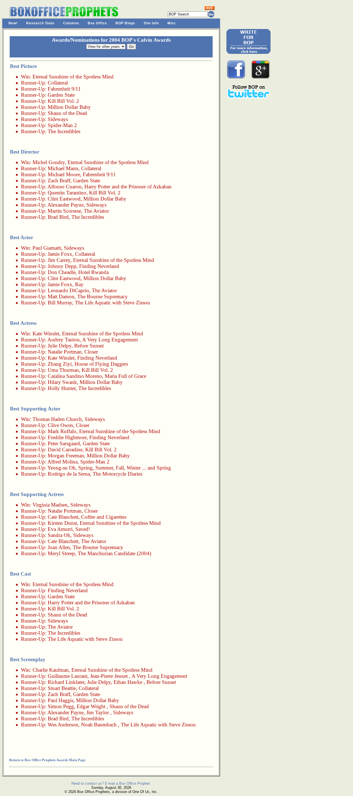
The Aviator (96, 211)
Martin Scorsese (64, 211)
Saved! (82, 529)
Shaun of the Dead (67, 113)
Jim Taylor (97, 712)
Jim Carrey (59, 260)
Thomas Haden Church (57, 419)
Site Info (151, 23)
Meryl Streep (61, 553)
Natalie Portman (65, 352)
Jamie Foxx (60, 254)
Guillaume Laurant (67, 676)
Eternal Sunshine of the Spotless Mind (73, 77)
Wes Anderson (63, 725)
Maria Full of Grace (125, 376)
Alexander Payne (65, 205)
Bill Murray (60, 302)
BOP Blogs (125, 23)
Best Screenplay (28, 659)
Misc (171, 23)
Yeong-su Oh (61, 468)
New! (13, 23)
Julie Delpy (59, 346)
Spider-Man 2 (62, 125)
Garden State (61, 95)
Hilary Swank (62, 382)
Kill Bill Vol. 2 (63, 101)
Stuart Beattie (62, 688)
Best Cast (20, 574)
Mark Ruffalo (62, 431)
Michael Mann (63, 168)
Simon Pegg (61, 706)
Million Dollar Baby (69, 107)
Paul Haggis (60, 700)
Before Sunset (89, 346)
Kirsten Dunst (62, 523)
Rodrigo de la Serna (69, 474)
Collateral (58, 83)
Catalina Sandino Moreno (75, 376)
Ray (79, 284)
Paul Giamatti (47, 248)
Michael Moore (64, 174)
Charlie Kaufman (51, 670)
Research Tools (40, 23)
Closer (91, 352)
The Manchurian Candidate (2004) (114, 553)
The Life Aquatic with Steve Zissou (112, 302)
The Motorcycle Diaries (117, 474)
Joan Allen (59, 547)
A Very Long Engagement (110, 339)
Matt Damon (61, 296)
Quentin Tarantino (67, 193)
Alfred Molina (62, 462)
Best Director (24, 152)
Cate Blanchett (63, 517)
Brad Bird (58, 217)
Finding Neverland (99, 266)
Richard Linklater (66, 682)
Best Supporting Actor (35, 409)
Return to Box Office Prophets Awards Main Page (47, 760)
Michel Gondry (49, 162)
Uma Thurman (63, 370)
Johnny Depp (62, 266)
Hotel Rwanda (93, 272)
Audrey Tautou (63, 339)
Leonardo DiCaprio (68, 290)
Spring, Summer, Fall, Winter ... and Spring (124, 468)
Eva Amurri (60, 529)
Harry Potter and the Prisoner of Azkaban (128, 186)
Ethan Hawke (128, 682)
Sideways (58, 119)
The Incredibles (64, 131)
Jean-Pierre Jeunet (109, 676)
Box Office (97, 23)
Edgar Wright (91, 706)
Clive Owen (60, 425)
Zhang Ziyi (60, 364)
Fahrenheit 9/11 (64, 89)
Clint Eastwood (64, 199)
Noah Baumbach (99, 725)
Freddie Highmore (67, 437)
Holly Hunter (62, 388)
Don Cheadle (62, 272)
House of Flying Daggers (101, 364)
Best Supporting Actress (37, 494)
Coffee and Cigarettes (103, 517)
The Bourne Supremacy (102, 296)
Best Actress (23, 323)
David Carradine (65, 449)
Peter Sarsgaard (64, 443)
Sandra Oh (59, 535)
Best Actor (21, 237)
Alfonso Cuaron (64, 186)
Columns (71, 23)
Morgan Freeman (66, 455)
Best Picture (23, 66)
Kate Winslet (46, 333)
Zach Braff (59, 180)
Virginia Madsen (50, 505)
